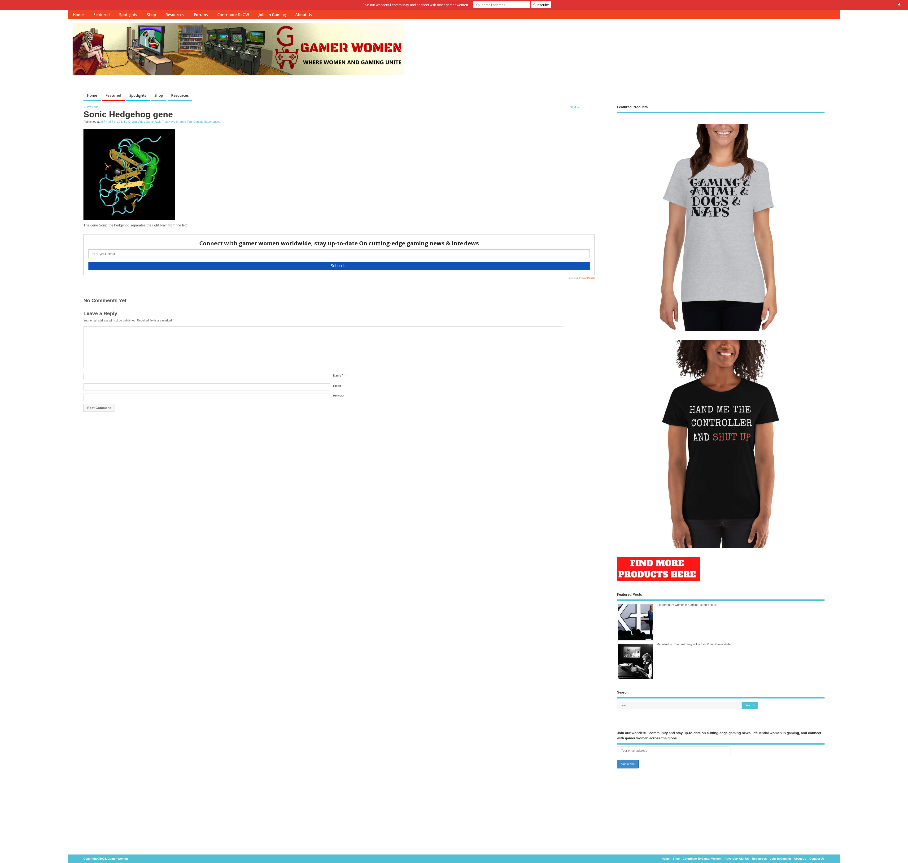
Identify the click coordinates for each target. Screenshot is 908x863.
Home (78, 14)
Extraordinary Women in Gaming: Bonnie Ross (686, 605)
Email (338, 386)
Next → (574, 107)
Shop (151, 14)
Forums (201, 14)
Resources (175, 14)
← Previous (90, 107)
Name (338, 375)
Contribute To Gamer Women (702, 858)
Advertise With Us (737, 858)
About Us (303, 14)
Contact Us (817, 858)
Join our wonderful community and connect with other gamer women (415, 5)
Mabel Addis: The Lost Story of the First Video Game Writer (694, 644)
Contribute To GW (233, 14)
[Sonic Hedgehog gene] (129, 219)
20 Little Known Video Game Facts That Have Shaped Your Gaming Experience (168, 121)
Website (338, 396)
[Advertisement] (720, 813)
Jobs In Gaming (272, 14)
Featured (101, 14)
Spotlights (128, 14)
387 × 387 (106, 121)
